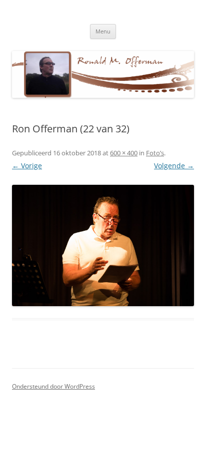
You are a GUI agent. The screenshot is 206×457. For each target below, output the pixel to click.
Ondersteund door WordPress (53, 386)
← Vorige (27, 165)
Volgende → (174, 165)
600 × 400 (124, 152)
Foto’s (155, 152)
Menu (103, 31)
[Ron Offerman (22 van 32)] (103, 245)
